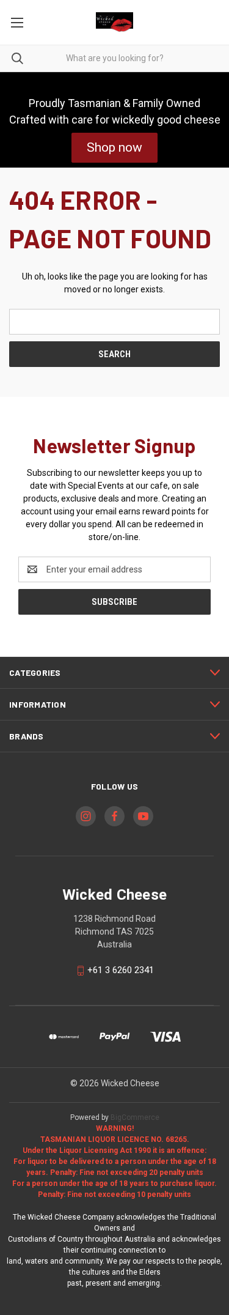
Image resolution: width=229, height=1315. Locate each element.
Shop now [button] (114, 147)
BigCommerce (135, 1117)
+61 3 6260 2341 (120, 970)
